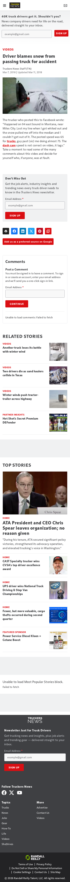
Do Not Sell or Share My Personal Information (37, 868)
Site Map (55, 872)
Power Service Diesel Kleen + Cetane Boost (22, 638)
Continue (17, 303)
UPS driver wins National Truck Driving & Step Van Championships (23, 590)
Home (6, 518)
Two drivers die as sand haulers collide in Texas (23, 373)
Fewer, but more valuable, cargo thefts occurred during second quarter (24, 615)
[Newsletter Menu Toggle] (65, 5)
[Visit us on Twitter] (11, 792)
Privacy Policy (44, 864)
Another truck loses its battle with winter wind (22, 349)
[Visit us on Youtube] (19, 792)
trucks (11, 141)
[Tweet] (31, 231)
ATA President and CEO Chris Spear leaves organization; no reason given (34, 528)
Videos (8, 49)
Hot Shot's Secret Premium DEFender (20, 420)
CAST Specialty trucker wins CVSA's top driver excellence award (21, 565)
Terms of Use (25, 864)
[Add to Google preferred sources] (48, 231)
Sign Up (61, 33)
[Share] (14, 231)
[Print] (6, 231)
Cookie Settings (22, 872)
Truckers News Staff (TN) (17, 68)
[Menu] (5, 5)
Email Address (14, 199)
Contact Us (41, 872)
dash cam (9, 145)
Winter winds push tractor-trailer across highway (21, 397)
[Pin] (39, 231)
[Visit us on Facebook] (4, 792)
